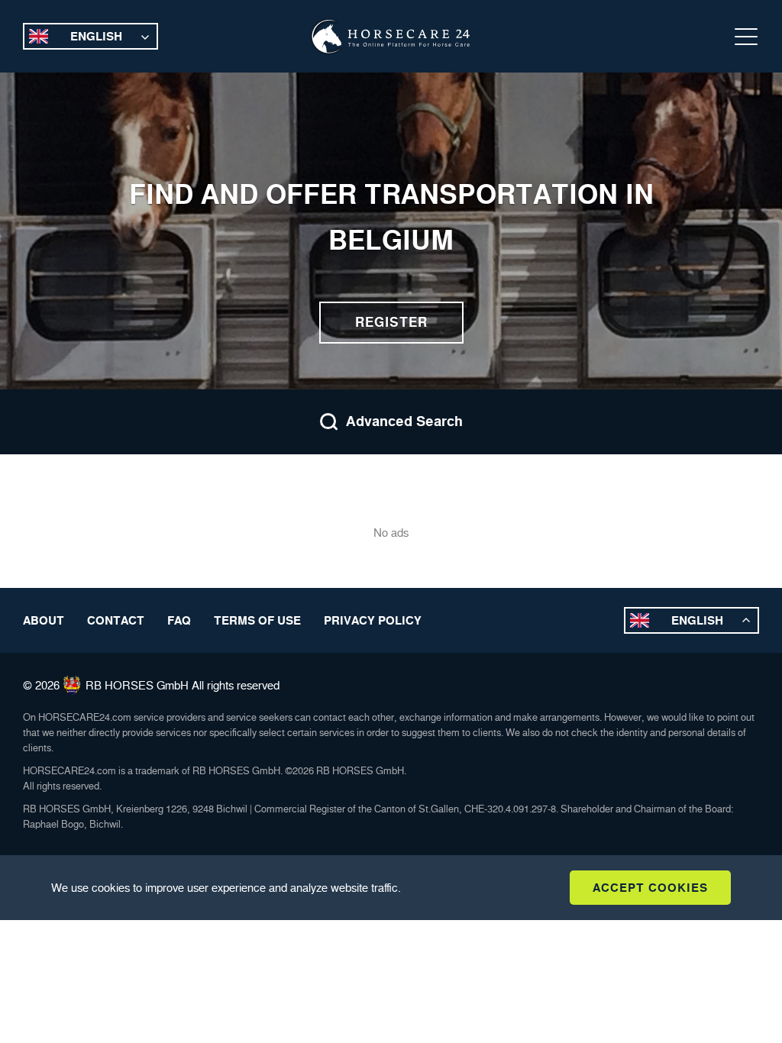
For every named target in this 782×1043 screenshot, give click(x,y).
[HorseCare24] (391, 37)
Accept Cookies (650, 887)
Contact (115, 620)
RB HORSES (119, 685)
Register (391, 322)
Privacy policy (373, 620)
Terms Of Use (257, 620)
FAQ (179, 620)
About (43, 620)
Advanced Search (404, 421)
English (96, 36)
